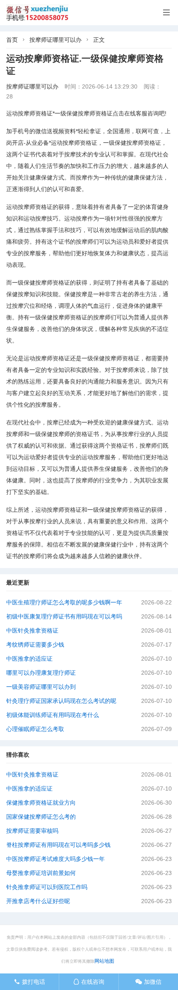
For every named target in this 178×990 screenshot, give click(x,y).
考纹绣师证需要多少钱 (35, 644)
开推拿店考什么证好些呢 (38, 901)
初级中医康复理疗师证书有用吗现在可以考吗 (64, 616)
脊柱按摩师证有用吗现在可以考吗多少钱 (58, 844)
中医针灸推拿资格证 (32, 630)
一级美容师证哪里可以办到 (41, 686)
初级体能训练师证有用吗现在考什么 (52, 715)
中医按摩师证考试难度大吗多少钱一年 (55, 859)
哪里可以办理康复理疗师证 (41, 672)
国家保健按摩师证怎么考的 (41, 816)
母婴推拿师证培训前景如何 (41, 873)
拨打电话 (29, 981)
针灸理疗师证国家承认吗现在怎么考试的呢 (61, 701)
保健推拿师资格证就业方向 (41, 802)
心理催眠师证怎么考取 (35, 729)
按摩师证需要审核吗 (32, 830)
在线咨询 (88, 981)
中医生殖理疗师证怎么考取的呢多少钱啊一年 (64, 602)
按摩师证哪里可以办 (55, 39)
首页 (12, 39)
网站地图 (104, 961)
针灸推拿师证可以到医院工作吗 (46, 887)
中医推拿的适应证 (29, 658)
